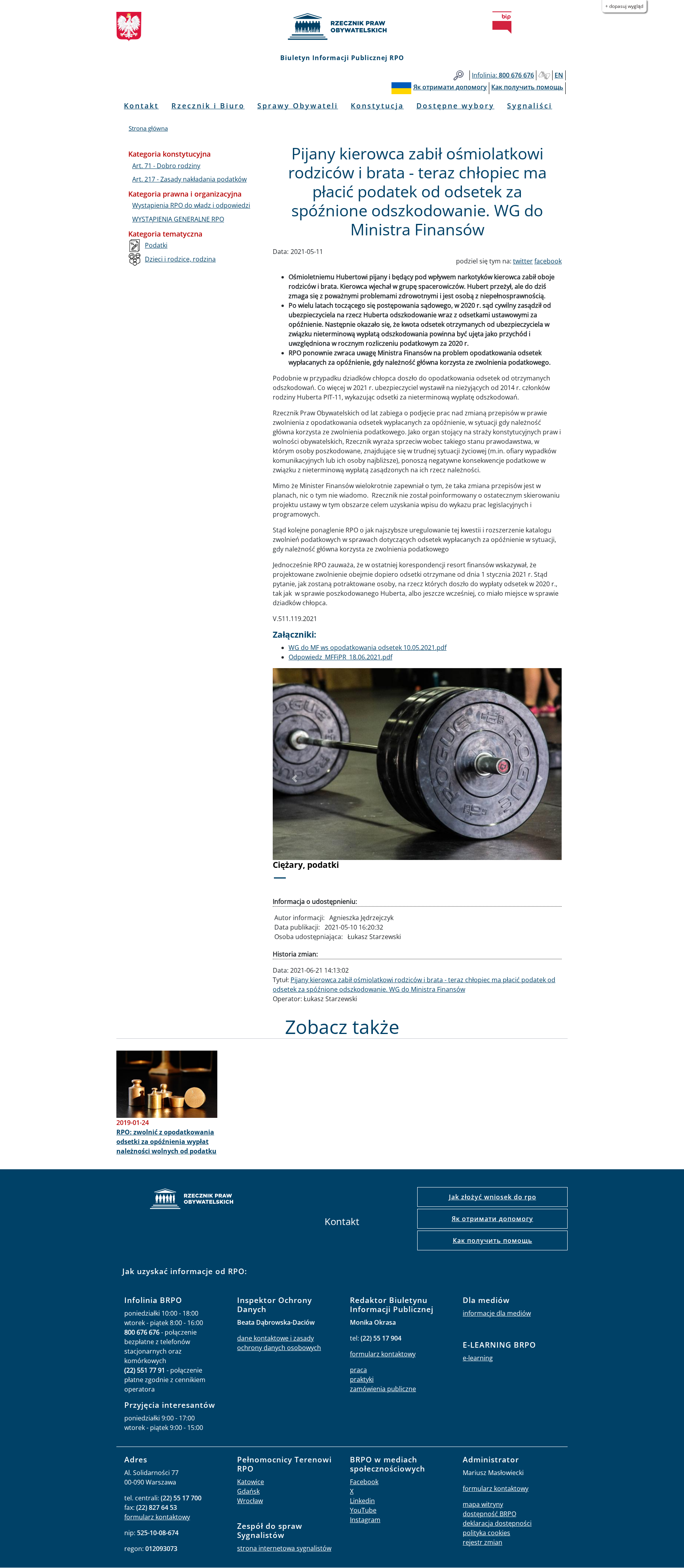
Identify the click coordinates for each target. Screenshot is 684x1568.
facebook (548, 261)
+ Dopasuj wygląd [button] (624, 6)
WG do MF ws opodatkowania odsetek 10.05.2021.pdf (367, 647)
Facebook (364, 1481)
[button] (294, 778)
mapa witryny (483, 1504)
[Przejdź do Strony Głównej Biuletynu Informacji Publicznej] (501, 22)
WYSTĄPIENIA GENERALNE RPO (178, 219)
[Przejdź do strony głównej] (342, 26)
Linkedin (362, 1500)
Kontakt (141, 105)
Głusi (544, 75)
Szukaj (458, 75)
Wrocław (250, 1500)
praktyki (362, 1379)
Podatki (156, 245)
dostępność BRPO (489, 1513)
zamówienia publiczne (383, 1388)
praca (358, 1369)
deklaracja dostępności (497, 1523)
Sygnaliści (529, 105)
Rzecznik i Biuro (208, 105)
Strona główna (148, 128)
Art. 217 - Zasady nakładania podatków (189, 179)
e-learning (478, 1358)
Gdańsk (248, 1491)
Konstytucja (377, 105)
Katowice (250, 1481)
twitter (523, 261)
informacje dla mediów (497, 1313)
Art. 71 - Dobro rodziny (166, 165)
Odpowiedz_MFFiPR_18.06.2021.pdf (340, 657)
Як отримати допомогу (492, 1218)
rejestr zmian (482, 1542)
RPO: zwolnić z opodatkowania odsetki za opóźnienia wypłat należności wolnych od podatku (166, 1141)
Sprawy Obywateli (297, 105)
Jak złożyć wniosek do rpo (492, 1197)
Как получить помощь (492, 1240)
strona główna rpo (191, 1200)
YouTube (363, 1510)
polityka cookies (486, 1532)
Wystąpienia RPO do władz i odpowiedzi (191, 205)
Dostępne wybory (455, 105)
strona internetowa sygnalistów (284, 1548)
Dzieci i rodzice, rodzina (180, 259)
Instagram (365, 1519)
